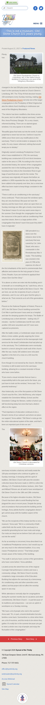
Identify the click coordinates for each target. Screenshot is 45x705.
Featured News (28, 48)
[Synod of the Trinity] (9, 20)
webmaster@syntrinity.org (12, 674)
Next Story (30, 639)
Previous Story (16, 639)
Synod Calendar (13, 684)
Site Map (5, 689)
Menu (36, 23)
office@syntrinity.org (9, 669)
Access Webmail (8, 679)
